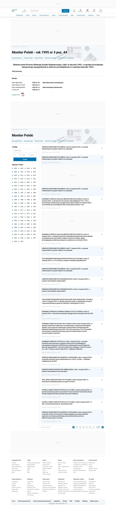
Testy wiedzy (30, 495)
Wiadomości (92, 462)
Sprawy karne (46, 464)
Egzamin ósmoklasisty (32, 493)
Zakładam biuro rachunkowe (80, 462)
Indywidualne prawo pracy (33, 462)
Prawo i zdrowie (47, 474)
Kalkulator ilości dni (63, 483)
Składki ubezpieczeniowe (79, 485)
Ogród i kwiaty (92, 470)
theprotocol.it (92, 491)
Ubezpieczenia (31, 466)
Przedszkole (30, 481)
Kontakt (77, 501)
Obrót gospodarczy (16, 466)
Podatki (14, 462)
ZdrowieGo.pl (92, 481)
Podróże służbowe (78, 487)
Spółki (59, 464)
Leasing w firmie (62, 470)
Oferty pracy (92, 493)
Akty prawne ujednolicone (49, 489)
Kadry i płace (15, 489)
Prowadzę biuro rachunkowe (80, 464)
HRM (28, 472)
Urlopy (28, 468)
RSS (71, 501)
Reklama (84, 501)
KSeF (98, 15)
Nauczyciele (30, 485)
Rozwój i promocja (16, 487)
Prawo (53, 15)
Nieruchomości (81, 15)
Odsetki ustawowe (77, 489)
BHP (28, 470)
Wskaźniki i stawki (78, 479)
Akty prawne (46, 479)
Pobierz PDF (16, 95)
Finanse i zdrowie (62, 472)
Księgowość (19, 15)
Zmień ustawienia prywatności (42, 501)
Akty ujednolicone (17, 58)
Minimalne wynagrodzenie (79, 483)
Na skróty (91, 479)
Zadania (14, 485)
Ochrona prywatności (24, 501)
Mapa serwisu (94, 501)
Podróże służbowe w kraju (79, 481)
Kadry (27, 15)
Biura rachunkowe (78, 460)
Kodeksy (45, 491)
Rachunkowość (15, 464)
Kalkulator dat (61, 481)
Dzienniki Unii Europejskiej (66, 58)
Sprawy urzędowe (47, 468)
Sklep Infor (45, 472)
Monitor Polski (24, 46)
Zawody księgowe (16, 470)
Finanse (91, 466)
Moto (72, 15)
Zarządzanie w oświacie (33, 489)
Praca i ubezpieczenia (63, 466)
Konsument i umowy (48, 466)
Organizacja (15, 481)
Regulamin (57, 501)
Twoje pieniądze (63, 15)
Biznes (34, 15)
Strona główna (15, 46)
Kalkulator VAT (61, 485)
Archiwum (91, 483)
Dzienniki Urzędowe (50, 58)
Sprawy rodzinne (47, 462)
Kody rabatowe (92, 485)
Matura (29, 491)
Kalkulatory (61, 479)
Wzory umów (92, 487)
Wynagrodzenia (31, 464)
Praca (44, 470)
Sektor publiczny (44, 15)
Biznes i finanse (62, 462)
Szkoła (29, 483)
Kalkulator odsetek (62, 487)
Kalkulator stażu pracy (63, 489)
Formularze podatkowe (94, 489)
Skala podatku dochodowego (80, 491)
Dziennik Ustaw (28, 58)
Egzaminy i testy (31, 487)
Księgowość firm (16, 460)
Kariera (65, 501)
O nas (13, 501)
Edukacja (91, 15)
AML (74, 472)
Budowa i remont (93, 468)
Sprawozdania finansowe (79, 470)
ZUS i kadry (15, 468)
